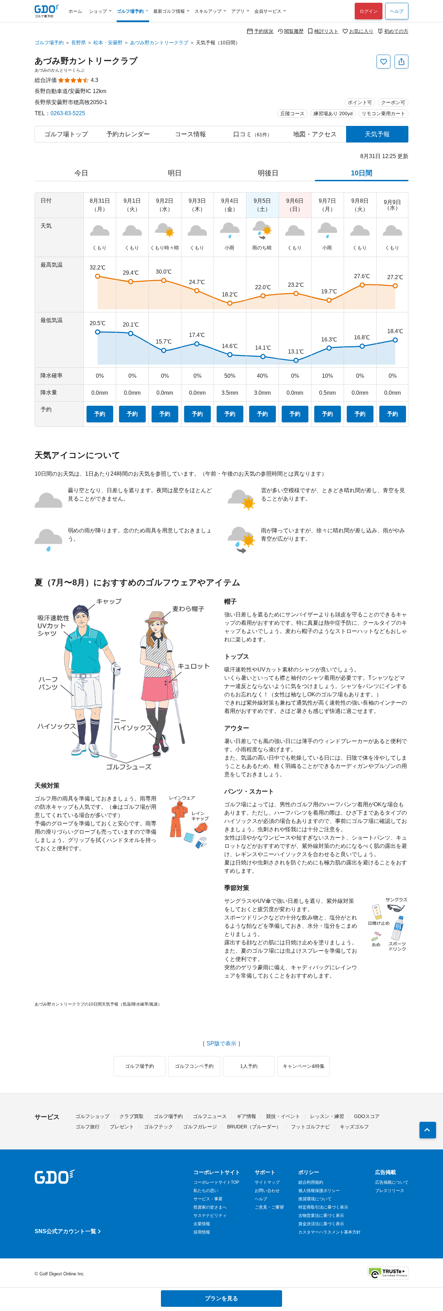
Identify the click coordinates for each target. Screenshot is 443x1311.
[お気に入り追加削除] (383, 61)
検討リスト (326, 31)
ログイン (369, 11)
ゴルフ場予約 (49, 42)
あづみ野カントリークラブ (159, 42)
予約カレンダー (128, 134)
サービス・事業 (208, 1199)
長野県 (78, 42)
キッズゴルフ (354, 1126)
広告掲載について (391, 1182)
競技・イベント (283, 1116)
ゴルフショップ (92, 1116)
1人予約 (248, 1066)
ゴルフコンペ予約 (194, 1066)
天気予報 (377, 134)
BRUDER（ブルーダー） (254, 1126)
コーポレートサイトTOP (216, 1182)
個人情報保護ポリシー (319, 1190)
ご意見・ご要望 (269, 1207)
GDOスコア (367, 1116)
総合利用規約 (310, 1182)
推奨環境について (315, 1199)
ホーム (75, 11)
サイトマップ (267, 1182)
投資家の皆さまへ (210, 1207)
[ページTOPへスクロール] (427, 1130)
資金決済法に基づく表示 (321, 1223)
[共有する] (401, 61)
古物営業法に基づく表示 (321, 1215)
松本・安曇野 (108, 42)
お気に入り (361, 31)
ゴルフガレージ (200, 1126)
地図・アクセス (315, 134)
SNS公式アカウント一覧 (65, 1231)
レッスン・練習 (327, 1116)
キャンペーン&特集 (304, 1066)
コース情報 (190, 134)
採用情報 (201, 1232)
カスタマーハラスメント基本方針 (329, 1232)
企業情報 (201, 1223)
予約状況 (263, 31)
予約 (99, 414)
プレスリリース (389, 1190)
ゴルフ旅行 (87, 1126)
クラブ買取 (131, 1116)
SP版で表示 (221, 1043)
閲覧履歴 (294, 31)
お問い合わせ (267, 1190)
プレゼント (122, 1126)
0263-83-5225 (68, 113)
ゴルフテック (158, 1126)
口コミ (252, 134)
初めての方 (396, 31)
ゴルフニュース (210, 1116)
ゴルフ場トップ (66, 134)
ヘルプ (397, 11)
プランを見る (221, 1298)
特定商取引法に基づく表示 (323, 1207)
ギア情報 (246, 1116)
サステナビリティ (210, 1215)
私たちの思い (205, 1190)
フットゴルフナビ (310, 1126)
